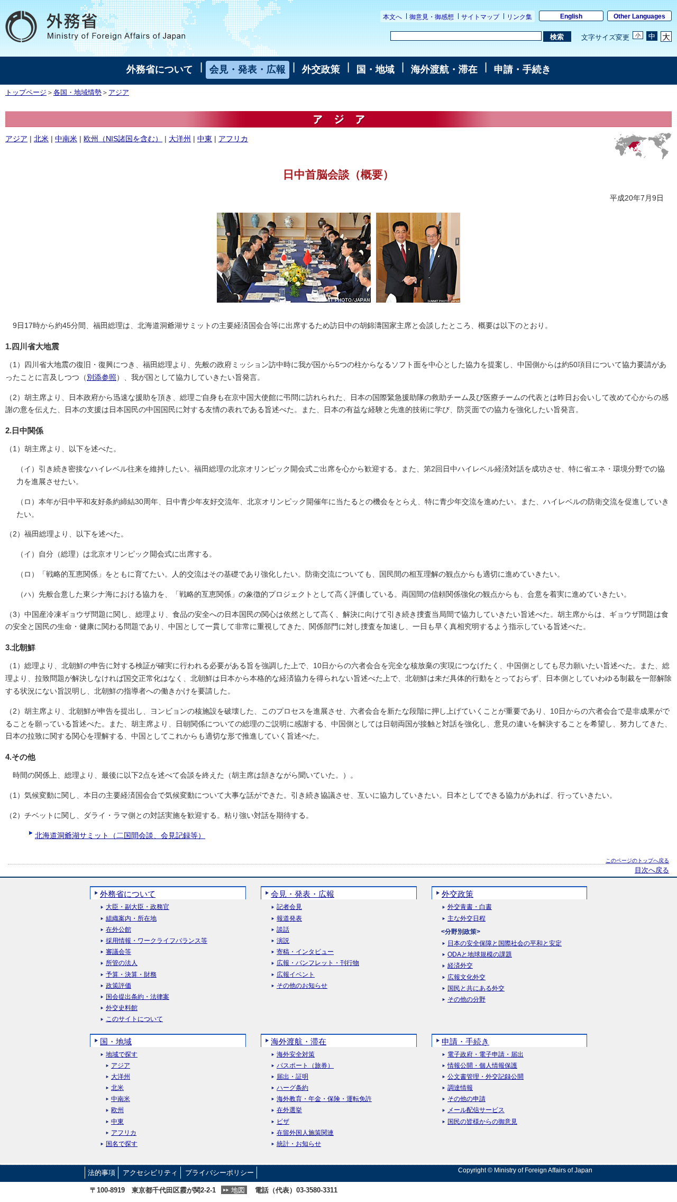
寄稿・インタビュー (305, 952)
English (571, 16)
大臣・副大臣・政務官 (137, 907)
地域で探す (122, 1054)
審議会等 (118, 952)
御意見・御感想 (431, 17)
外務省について (159, 69)
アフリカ (233, 138)
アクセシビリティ (150, 1173)
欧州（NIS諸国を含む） (123, 138)
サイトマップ (480, 17)
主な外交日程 (466, 918)
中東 (204, 138)
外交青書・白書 (469, 907)
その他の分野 (466, 999)
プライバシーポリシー (219, 1173)
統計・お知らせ (299, 1144)
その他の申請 (466, 1099)
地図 (238, 1190)
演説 (283, 940)
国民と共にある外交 (476, 988)
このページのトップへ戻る (637, 860)
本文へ (392, 17)
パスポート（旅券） (305, 1065)
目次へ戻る (652, 870)
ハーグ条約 (292, 1088)
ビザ (283, 1121)
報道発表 (289, 918)
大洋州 (180, 138)
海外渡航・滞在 (444, 69)
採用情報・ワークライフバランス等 (156, 940)
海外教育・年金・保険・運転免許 (324, 1099)
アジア (118, 92)
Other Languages (639, 16)
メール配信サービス (476, 1110)
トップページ (26, 92)
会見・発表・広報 (247, 69)
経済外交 (460, 965)
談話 (283, 929)
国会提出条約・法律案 (137, 997)
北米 (41, 138)
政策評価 (118, 985)
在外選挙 (289, 1110)
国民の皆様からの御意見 (482, 1121)
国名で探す (122, 1144)
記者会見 (289, 907)
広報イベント (296, 974)
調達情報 (460, 1088)
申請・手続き (522, 69)
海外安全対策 (296, 1054)
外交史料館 (122, 1008)
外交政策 (321, 69)
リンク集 (519, 17)
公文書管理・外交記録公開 (485, 1076)
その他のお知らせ (302, 985)
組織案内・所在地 (131, 918)
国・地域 (375, 69)
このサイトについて (134, 1019)
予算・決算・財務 (131, 974)
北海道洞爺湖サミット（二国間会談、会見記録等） (120, 835)
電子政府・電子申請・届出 (485, 1054)
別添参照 (101, 377)
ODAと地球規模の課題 (479, 954)
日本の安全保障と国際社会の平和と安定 (504, 943)
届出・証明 (292, 1076)
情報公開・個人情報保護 (482, 1065)
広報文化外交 (466, 977)
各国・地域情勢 (77, 92)
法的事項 (101, 1173)
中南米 (66, 138)
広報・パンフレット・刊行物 (318, 963)
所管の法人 (122, 963)
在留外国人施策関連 (305, 1133)
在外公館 (118, 929)
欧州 (117, 1110)
